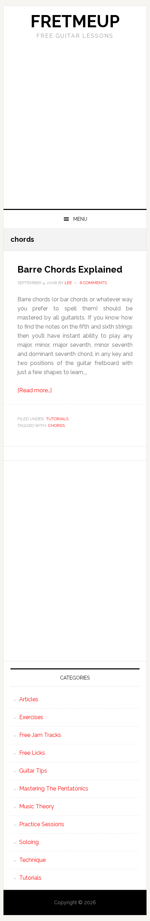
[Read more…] (34, 390)
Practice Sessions (41, 824)
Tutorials (57, 418)
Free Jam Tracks (40, 735)
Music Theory (36, 806)
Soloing (29, 842)
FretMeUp (75, 21)
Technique (32, 860)
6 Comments (93, 282)
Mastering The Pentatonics (53, 788)
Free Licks (32, 753)
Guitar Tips (33, 770)
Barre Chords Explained (69, 269)
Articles (28, 699)
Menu (80, 219)
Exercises (31, 717)
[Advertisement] (75, 130)
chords (56, 425)
